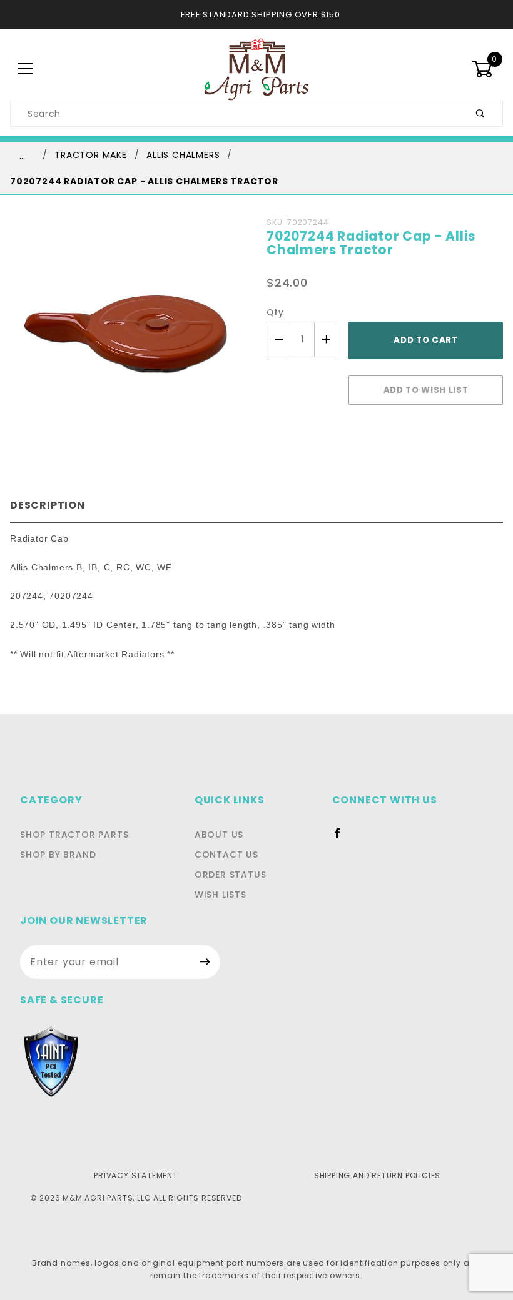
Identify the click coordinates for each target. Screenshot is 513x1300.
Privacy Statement (136, 1175)
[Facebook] (342, 838)
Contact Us (226, 854)
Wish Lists (220, 894)
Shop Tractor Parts (74, 834)
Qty (275, 313)
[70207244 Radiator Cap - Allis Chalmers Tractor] (128, 339)
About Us (219, 834)
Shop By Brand (58, 854)
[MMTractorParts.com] (256, 68)
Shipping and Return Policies (377, 1175)
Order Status (231, 874)
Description (47, 505)
